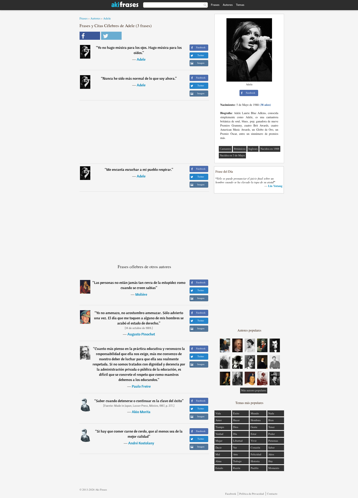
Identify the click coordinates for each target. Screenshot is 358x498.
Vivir (253, 441)
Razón (236, 468)
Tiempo (219, 427)
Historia (255, 461)
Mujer (218, 441)
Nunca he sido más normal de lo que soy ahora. (139, 78)
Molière (141, 294)
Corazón (255, 447)
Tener (271, 427)
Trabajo (237, 461)
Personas (273, 441)
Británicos (240, 148)
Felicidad (256, 454)
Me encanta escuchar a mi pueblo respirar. (139, 169)
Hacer (236, 420)
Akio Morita (141, 411)
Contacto (272, 494)
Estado (219, 468)
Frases (215, 4)
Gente (254, 427)
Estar (253, 434)
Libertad (238, 441)
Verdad (219, 434)
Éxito (236, 413)
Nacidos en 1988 (269, 148)
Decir (218, 447)
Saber (271, 447)
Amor (218, 420)
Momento (273, 468)
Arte (235, 454)
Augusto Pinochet (141, 334)
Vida (218, 413)
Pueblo (255, 468)
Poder (271, 434)
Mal (217, 454)
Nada (271, 413)
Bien (271, 420)
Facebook (230, 494)
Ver (235, 447)
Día (235, 434)
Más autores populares (253, 390)
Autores (228, 4)
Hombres (256, 420)
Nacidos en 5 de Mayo (232, 155)
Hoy (270, 461)
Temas (240, 4)
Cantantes (225, 148)
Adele (107, 18)
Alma (218, 461)
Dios (235, 427)
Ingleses (253, 148)
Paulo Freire (141, 386)
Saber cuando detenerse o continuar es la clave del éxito (139, 400)
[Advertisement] (144, 132)
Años (271, 454)
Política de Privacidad (251, 494)
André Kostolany (141, 443)
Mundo (255, 413)
